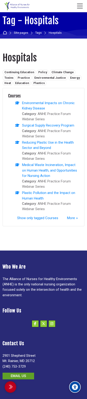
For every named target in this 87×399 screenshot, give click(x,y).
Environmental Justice (50, 77)
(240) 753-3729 (14, 366)
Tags (38, 32)
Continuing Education (19, 72)
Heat (7, 83)
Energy (75, 77)
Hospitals (55, 32)
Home (6, 33)
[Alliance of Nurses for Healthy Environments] (16, 6)
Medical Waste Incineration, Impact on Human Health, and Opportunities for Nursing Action (49, 170)
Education (22, 83)
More (71, 218)
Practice (24, 77)
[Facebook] (35, 323)
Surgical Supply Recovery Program (48, 125)
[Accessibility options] (75, 387)
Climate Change (63, 72)
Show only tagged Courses (37, 218)
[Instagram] (51, 323)
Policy (42, 72)
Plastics (39, 83)
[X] (43, 323)
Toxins (8, 77)
